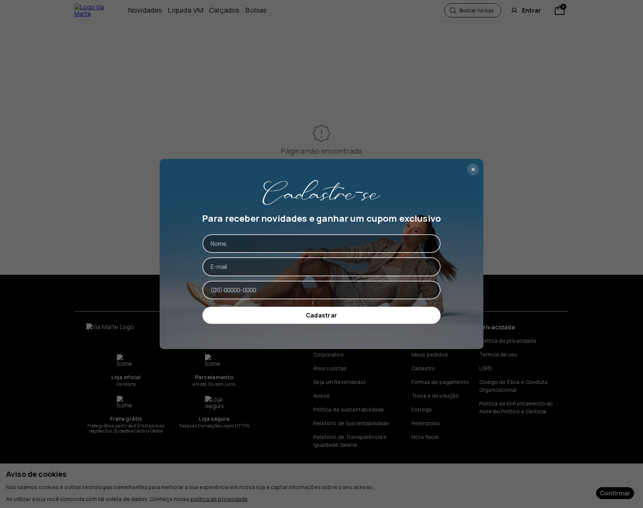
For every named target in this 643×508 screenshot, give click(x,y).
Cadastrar (322, 315)
